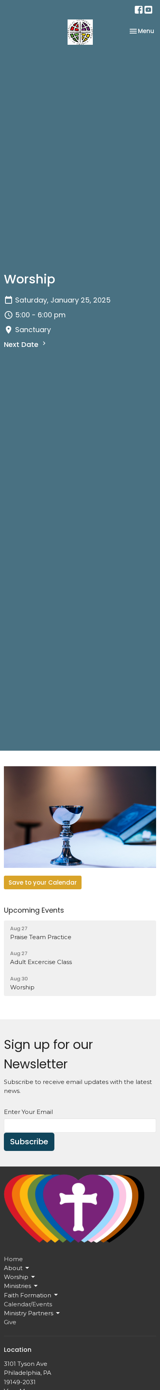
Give (10, 1322)
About (13, 1268)
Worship (16, 1277)
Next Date (22, 344)
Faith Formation (27, 1295)
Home (13, 1259)
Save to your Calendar (43, 882)
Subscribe (29, 1141)
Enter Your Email (28, 1112)
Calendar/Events (28, 1304)
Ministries (17, 1286)
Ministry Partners (28, 1313)
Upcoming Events (34, 910)
